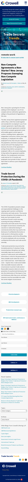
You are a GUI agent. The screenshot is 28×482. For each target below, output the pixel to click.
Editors (8, 362)
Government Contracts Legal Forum (10, 439)
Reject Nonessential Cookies (14, 23)
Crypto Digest (5, 433)
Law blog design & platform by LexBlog (12, 479)
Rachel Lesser (6, 83)
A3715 (3, 128)
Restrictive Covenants (6, 88)
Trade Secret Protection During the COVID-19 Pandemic (13, 176)
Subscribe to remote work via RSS (13, 57)
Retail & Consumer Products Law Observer (12, 445)
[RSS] (5, 329)
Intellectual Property (15, 187)
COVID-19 (8, 185)
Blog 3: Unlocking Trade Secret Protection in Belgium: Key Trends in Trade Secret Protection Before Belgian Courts (13, 380)
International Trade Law (7, 442)
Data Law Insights (6, 436)
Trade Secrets (14, 36)
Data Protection (14, 185)
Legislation (8, 87)
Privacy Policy (5, 470)
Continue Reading (6, 167)
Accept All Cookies (14, 19)
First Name (4, 337)
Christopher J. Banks (16, 83)
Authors (8, 369)
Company (3, 348)
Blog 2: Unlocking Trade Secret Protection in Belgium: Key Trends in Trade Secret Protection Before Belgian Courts (13, 387)
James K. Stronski (7, 183)
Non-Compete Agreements (18, 87)
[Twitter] (8, 329)
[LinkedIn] (2, 329)
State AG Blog (5, 448)
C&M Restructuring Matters (8, 430)
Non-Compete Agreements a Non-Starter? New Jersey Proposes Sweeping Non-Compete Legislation (12, 72)
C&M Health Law (5, 428)
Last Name (4, 343)
